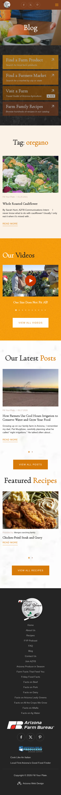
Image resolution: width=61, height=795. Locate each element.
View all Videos (31, 322)
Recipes (30, 635)
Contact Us (30, 656)
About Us (30, 630)
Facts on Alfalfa (30, 708)
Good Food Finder (41, 763)
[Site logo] (30, 609)
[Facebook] (24, 5)
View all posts (30, 464)
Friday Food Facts (30, 677)
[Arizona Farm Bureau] (30, 725)
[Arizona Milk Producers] (30, 749)
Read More (10, 223)
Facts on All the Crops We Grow (30, 702)
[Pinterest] (37, 5)
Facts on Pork (30, 687)
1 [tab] (16, 310)
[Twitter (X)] (30, 5)
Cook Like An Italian (20, 757)
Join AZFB (30, 661)
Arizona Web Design (33, 783)
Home (30, 625)
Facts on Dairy (30, 692)
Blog (30, 651)
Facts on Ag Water (30, 713)
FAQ (30, 645)
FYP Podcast (30, 640)
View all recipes (30, 570)
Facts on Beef (30, 682)
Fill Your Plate (40, 775)
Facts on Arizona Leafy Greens (31, 697)
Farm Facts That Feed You (30, 671)
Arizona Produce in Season (31, 666)
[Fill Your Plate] (6, 4)
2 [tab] (32, 557)
